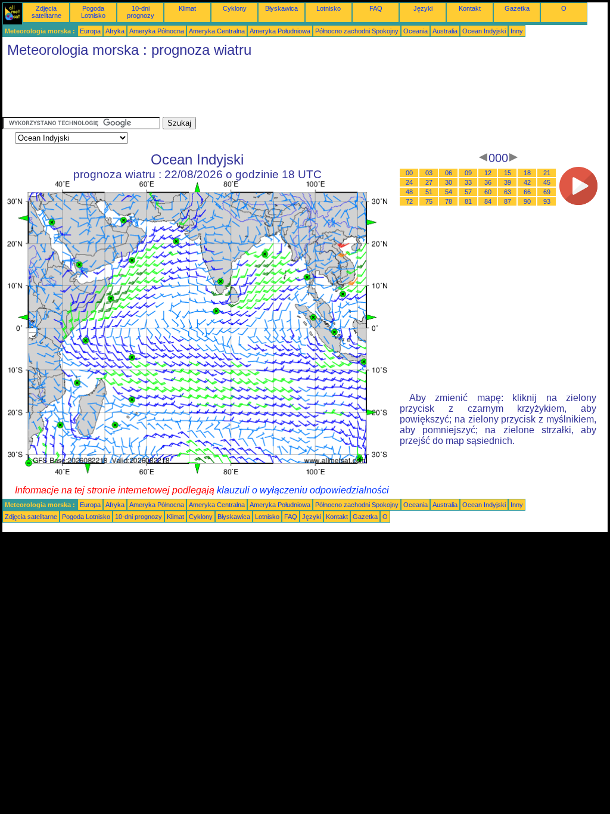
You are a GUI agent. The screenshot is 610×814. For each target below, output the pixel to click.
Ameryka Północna (156, 31)
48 (409, 191)
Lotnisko (328, 8)
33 (468, 182)
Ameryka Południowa (280, 31)
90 (527, 201)
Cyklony (235, 8)
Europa (90, 31)
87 (507, 201)
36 (487, 182)
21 (546, 172)
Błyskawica (281, 8)
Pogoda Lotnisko (93, 12)
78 (448, 201)
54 (448, 191)
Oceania (415, 31)
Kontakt (470, 8)
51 (428, 191)
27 (428, 182)
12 (487, 172)
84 (487, 201)
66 (527, 191)
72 (409, 201)
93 (546, 201)
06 (448, 172)
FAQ (375, 8)
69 (546, 191)
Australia (445, 31)
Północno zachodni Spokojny (357, 31)
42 (527, 182)
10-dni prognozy (140, 12)
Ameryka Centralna (217, 31)
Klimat (187, 8)
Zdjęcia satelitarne (46, 12)
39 (507, 182)
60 (487, 191)
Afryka (115, 31)
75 (428, 201)
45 (546, 182)
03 (428, 172)
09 (468, 172)
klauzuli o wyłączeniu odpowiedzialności (303, 490)
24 (409, 182)
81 (468, 201)
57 (468, 191)
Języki (422, 8)
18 (527, 172)
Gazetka (517, 8)
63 (507, 191)
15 (507, 172)
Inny (517, 31)
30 (448, 182)
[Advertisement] (219, 90)
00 (409, 172)
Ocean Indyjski (484, 31)
